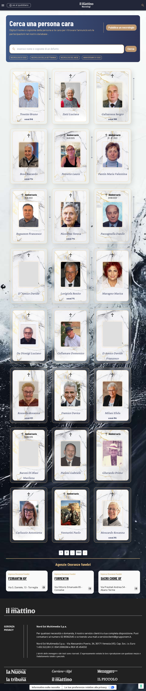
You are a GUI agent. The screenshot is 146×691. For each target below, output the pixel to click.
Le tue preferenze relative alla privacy (85, 687)
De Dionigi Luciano (29, 353)
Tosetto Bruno (29, 114)
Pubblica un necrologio (121, 27)
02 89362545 (67, 636)
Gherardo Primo (112, 473)
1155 (79, 552)
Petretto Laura (71, 174)
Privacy (9, 630)
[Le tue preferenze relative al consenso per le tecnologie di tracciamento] (141, 686)
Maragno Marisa (112, 293)
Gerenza (9, 626)
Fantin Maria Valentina (112, 174)
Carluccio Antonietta (29, 532)
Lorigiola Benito (70, 293)
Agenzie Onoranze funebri (73, 565)
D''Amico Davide (28, 293)
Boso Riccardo (28, 174)
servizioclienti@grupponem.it (115, 636)
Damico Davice (70, 413)
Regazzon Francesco (28, 233)
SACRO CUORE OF (111, 578)
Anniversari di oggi (92, 58)
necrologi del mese (69, 58)
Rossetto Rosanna (29, 413)
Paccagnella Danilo (112, 233)
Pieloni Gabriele (71, 473)
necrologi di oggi (19, 58)
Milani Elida (112, 413)
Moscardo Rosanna (112, 532)
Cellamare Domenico (70, 353)
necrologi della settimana (43, 58)
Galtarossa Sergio (112, 114)
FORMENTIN (61, 578)
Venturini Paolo (70, 532)
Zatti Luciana (70, 114)
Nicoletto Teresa (70, 233)
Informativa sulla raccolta (46, 687)
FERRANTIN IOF (17, 578)
